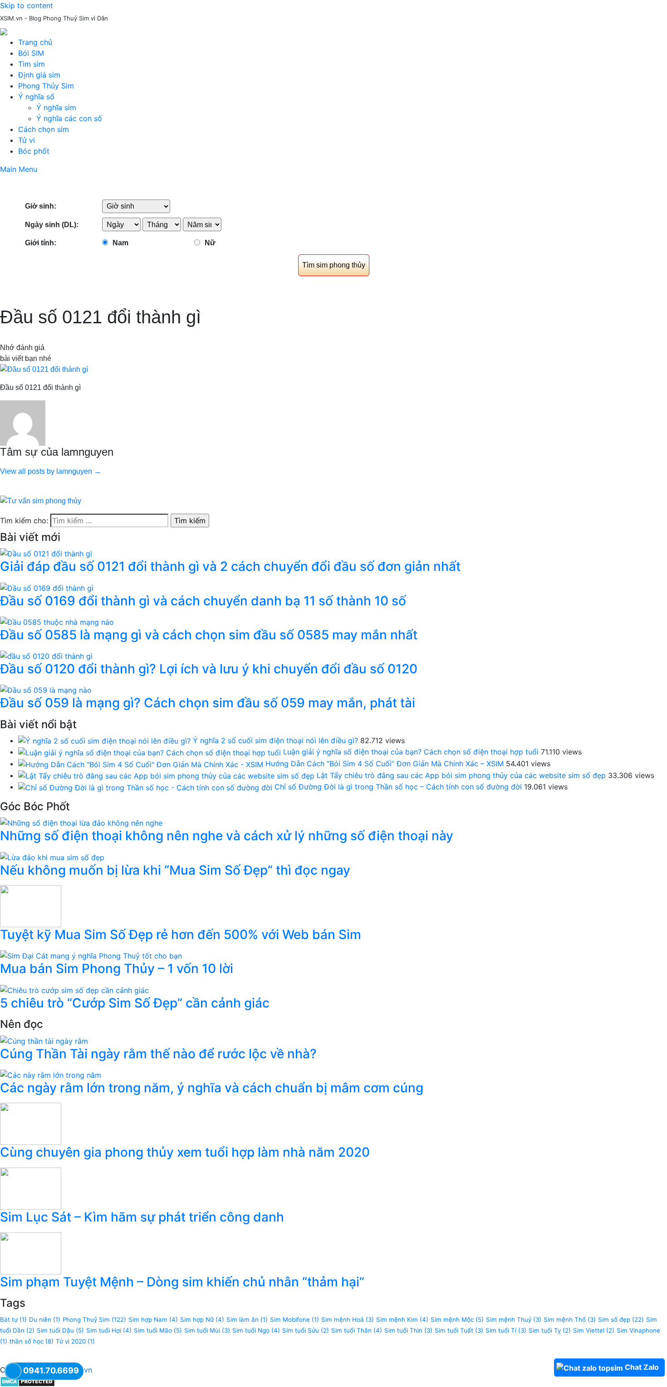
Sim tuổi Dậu (60, 1330)
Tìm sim (31, 63)
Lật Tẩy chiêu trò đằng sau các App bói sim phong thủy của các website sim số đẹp (461, 775)
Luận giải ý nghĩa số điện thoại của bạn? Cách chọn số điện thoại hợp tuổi (411, 751)
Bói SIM (31, 53)
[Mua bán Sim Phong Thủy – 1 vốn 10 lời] (91, 955)
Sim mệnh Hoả (347, 1319)
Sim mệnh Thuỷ (513, 1319)
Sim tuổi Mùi (207, 1330)
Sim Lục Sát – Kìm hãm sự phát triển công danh (142, 1217)
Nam (120, 243)
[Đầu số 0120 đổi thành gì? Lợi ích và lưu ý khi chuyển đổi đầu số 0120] (46, 655)
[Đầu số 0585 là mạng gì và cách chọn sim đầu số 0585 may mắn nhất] (57, 621)
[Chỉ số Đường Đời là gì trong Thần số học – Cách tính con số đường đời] (145, 786)
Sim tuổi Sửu (305, 1330)
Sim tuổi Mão (158, 1330)
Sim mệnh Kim (402, 1319)
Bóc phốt (33, 151)
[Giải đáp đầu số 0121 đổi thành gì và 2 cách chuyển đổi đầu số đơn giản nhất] (46, 553)
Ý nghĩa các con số (69, 118)
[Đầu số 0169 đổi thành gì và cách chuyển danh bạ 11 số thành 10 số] (46, 587)
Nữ (210, 243)
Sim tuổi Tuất (459, 1330)
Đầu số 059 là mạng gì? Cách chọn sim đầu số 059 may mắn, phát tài (207, 703)
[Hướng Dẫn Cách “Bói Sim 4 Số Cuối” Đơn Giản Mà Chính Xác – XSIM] (140, 763)
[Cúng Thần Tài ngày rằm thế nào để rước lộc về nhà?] (44, 1040)
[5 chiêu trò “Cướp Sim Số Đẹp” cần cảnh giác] (74, 989)
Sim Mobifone (294, 1319)
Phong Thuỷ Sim (94, 1319)
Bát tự (13, 1319)
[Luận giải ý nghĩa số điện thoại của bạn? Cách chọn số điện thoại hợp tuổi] (149, 751)
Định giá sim (39, 74)
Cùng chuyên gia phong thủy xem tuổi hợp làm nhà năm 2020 (185, 1152)
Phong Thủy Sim (46, 85)
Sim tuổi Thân (356, 1330)
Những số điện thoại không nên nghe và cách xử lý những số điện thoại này (226, 835)
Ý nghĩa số (36, 96)
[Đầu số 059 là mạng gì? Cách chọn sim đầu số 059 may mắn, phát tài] (46, 689)
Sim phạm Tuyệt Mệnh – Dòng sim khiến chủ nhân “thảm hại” (182, 1282)
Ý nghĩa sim (56, 107)
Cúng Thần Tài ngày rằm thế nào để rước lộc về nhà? (158, 1053)
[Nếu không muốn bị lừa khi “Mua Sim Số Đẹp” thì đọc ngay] (52, 856)
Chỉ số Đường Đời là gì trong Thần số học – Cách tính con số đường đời (398, 786)
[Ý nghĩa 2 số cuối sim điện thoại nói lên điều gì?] (104, 740)
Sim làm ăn (247, 1319)
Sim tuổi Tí (506, 1330)
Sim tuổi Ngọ (256, 1330)
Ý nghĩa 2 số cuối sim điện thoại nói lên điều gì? (275, 740)
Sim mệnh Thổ (570, 1319)
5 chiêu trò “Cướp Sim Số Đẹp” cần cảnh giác (135, 1003)
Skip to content (26, 5)
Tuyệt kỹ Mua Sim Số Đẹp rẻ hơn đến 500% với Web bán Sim (180, 934)
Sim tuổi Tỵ (550, 1330)
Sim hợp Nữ (202, 1319)
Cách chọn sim (43, 129)
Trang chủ (35, 42)
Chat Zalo (642, 1367)
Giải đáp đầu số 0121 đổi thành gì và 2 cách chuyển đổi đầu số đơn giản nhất (230, 566)
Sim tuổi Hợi (109, 1330)
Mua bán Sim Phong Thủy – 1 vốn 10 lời (116, 968)
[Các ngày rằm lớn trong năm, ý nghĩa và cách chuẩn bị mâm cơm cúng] (50, 1074)
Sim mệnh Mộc (457, 1319)
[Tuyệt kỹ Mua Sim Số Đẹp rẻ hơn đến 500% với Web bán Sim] (30, 905)
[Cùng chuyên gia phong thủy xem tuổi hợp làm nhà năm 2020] (30, 1123)
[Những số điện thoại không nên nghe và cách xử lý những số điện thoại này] (81, 822)
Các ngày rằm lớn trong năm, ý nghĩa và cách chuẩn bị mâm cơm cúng (211, 1087)
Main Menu (18, 169)
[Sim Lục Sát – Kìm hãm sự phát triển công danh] (30, 1187)
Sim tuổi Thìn (408, 1330)
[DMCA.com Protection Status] (27, 1380)
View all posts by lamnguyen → (50, 471)
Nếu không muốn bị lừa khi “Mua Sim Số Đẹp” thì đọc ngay (175, 870)
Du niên (44, 1319)
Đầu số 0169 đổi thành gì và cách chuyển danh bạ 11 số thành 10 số (203, 600)
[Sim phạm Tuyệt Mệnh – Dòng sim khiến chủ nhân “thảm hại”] (30, 1252)
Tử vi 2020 (75, 1341)
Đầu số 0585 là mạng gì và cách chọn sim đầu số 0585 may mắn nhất (208, 634)
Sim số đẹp (621, 1319)
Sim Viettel (593, 1330)
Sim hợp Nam (153, 1319)
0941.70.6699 (51, 1370)
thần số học (32, 1341)
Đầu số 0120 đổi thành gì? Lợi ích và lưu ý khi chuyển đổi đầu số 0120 (208, 668)
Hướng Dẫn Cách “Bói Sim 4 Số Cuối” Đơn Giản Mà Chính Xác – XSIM (384, 763)
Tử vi (26, 140)
